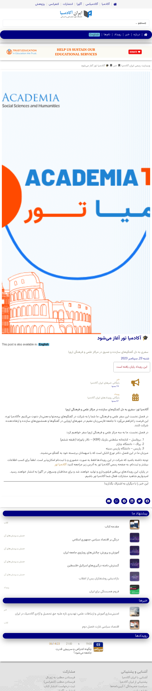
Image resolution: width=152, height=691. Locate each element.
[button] (147, 501)
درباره (136, 34)
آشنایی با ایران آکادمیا (134, 677)
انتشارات (68, 4)
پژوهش (40, 4)
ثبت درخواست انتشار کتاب (59, 686)
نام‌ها (107, 34)
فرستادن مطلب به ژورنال (60, 677)
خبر (127, 34)
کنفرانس (54, 4)
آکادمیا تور (60, 464)
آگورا (79, 4)
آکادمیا (106, 4)
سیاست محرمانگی (136, 686)
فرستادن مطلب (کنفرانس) (59, 682)
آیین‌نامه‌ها (116, 686)
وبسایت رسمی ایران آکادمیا (135, 66)
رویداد (117, 34)
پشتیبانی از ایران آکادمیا (133, 682)
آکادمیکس (92, 4)
